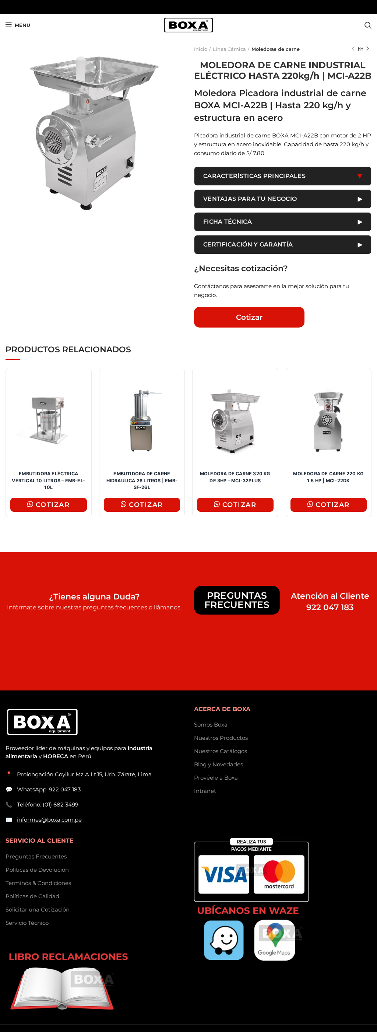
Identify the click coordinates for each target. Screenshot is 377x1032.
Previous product (353, 49)
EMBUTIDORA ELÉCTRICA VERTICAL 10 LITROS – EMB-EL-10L (48, 480)
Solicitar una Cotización (38, 909)
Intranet (205, 790)
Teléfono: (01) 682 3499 (47, 804)
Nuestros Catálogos (220, 751)
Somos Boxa (211, 724)
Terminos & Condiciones (38, 882)
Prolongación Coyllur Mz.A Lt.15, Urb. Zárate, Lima (84, 774)
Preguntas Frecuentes (236, 600)
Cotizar (249, 317)
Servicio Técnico (27, 922)
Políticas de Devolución (37, 869)
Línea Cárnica (229, 49)
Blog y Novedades (218, 764)
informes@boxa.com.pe (49, 819)
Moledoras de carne (275, 49)
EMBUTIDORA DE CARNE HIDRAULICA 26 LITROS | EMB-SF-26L (141, 480)
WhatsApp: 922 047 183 (49, 789)
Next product (367, 49)
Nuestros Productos (221, 737)
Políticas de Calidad (32, 896)
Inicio (200, 49)
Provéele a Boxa (216, 777)
